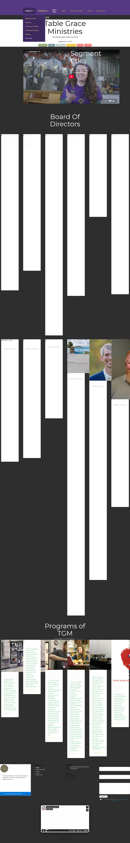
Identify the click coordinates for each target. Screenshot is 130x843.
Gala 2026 (89, 10)
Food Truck (28, 38)
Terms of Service (121, 799)
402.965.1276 (74, 768)
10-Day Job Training (31, 26)
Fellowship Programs (32, 30)
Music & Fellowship (71, 45)
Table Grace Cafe (30, 18)
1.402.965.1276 (32, 690)
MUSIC (74, 754)
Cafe (37, 767)
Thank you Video (101, 10)
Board (37, 769)
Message (102, 781)
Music (37, 773)
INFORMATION (42, 11)
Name (102, 765)
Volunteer (28, 22)
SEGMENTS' (28, 11)
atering (38, 771)
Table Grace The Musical (76, 10)
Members (42, 769)
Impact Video (54, 11)
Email (102, 773)
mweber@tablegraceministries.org (12, 793)
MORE (8, 713)
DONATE (64, 10)
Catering (27, 34)
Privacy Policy (114, 800)
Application (53, 738)
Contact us (103, 796)
